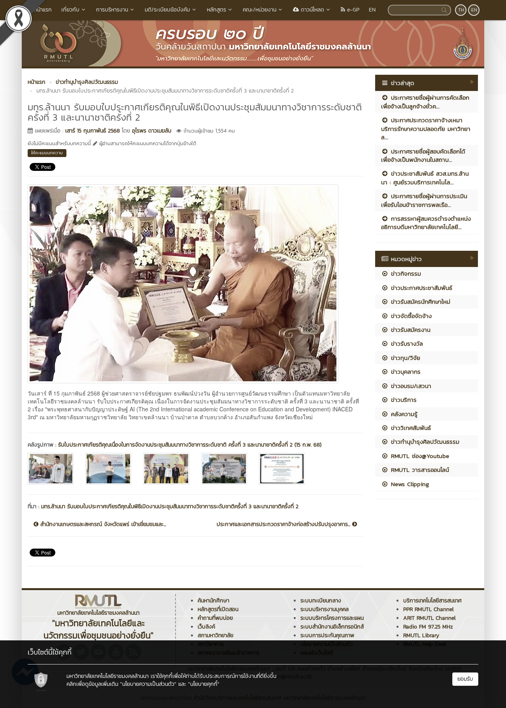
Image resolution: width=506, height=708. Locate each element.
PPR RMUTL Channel (428, 609)
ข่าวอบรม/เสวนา (410, 385)
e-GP (352, 10)
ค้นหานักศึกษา (213, 600)
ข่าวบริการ (403, 399)
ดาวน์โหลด (311, 10)
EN (372, 10)
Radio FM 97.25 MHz (428, 627)
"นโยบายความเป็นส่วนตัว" (148, 684)
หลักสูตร (216, 10)
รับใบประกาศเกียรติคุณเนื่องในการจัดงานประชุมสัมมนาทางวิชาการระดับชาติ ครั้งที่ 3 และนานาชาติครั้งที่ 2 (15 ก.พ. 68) (189, 445)
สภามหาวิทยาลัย (215, 635)
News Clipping (409, 483)
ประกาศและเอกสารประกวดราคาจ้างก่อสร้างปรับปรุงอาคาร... (284, 524)
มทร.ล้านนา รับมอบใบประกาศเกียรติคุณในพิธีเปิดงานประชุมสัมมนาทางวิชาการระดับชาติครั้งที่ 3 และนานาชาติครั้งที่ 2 (169, 506)
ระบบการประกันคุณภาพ (327, 635)
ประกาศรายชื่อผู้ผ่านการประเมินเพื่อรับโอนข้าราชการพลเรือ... (424, 200)
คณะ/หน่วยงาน (259, 10)
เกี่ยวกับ (70, 10)
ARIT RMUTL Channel (429, 618)
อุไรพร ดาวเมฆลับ (152, 131)
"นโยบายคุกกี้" (203, 684)
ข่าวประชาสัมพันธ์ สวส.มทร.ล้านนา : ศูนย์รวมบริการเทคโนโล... (425, 177)
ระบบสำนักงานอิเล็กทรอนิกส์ (332, 627)
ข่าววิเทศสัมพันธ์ (410, 427)
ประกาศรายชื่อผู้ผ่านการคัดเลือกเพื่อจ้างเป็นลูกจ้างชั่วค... (425, 101)
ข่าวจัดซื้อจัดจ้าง (410, 315)
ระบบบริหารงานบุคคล (324, 609)
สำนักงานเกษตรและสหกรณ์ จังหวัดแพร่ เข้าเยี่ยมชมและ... (102, 524)
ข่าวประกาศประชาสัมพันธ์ (420, 287)
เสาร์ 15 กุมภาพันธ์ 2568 (92, 131)
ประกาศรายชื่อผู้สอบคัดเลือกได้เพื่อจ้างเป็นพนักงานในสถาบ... (423, 155)
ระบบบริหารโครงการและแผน (332, 618)
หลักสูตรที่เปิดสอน (218, 609)
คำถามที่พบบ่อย (215, 618)
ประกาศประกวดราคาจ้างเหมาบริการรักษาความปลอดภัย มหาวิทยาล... (425, 128)
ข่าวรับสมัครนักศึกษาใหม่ (419, 301)
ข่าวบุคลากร (405, 371)
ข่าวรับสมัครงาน (409, 329)
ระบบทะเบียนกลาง (320, 600)
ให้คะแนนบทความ (47, 153)
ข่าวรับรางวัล (406, 343)
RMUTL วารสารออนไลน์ (419, 469)
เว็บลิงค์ (206, 627)
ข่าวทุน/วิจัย (404, 357)
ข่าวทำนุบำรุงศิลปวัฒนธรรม (424, 441)
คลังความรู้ (403, 413)
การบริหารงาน (112, 10)
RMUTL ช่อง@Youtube (419, 455)
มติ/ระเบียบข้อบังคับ (167, 10)
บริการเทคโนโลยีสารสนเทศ (432, 600)
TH (461, 9)
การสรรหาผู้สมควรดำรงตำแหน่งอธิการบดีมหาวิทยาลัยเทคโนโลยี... (426, 222)
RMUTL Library (421, 635)
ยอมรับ (465, 679)
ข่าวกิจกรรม (405, 273)
